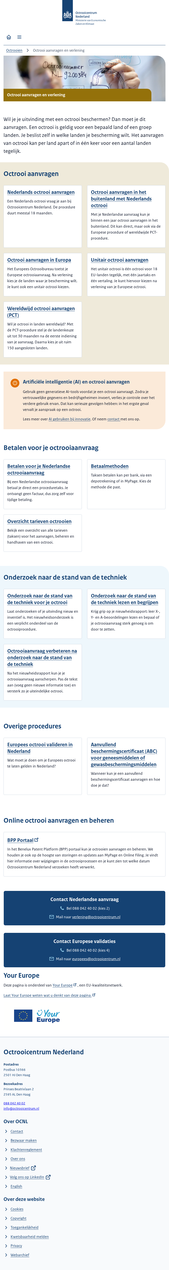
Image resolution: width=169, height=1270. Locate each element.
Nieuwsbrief (19, 1168)
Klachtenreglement (26, 1149)
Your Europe (63, 985)
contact (113, 419)
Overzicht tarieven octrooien (39, 521)
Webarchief (20, 1255)
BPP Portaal (20, 840)
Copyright (18, 1218)
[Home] (9, 37)
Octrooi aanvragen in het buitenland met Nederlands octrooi (121, 199)
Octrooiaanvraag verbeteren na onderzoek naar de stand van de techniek (42, 657)
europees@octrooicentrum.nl (96, 958)
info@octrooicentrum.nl (21, 1108)
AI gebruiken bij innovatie (69, 419)
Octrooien (14, 50)
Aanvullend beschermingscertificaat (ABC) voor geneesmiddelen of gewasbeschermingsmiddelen (124, 754)
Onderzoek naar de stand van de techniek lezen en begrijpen (124, 599)
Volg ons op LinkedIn (27, 1177)
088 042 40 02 (84, 908)
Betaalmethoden (110, 466)
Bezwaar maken (24, 1140)
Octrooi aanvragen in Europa (39, 260)
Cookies (17, 1209)
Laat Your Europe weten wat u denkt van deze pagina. (48, 995)
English (16, 1186)
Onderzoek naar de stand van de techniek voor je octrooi (39, 599)
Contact (17, 1131)
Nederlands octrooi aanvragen (41, 192)
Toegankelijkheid (25, 1227)
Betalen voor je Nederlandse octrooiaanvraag (38, 469)
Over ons (18, 1158)
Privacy (16, 1245)
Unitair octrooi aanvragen (119, 260)
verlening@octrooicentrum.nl (96, 917)
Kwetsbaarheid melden (30, 1236)
